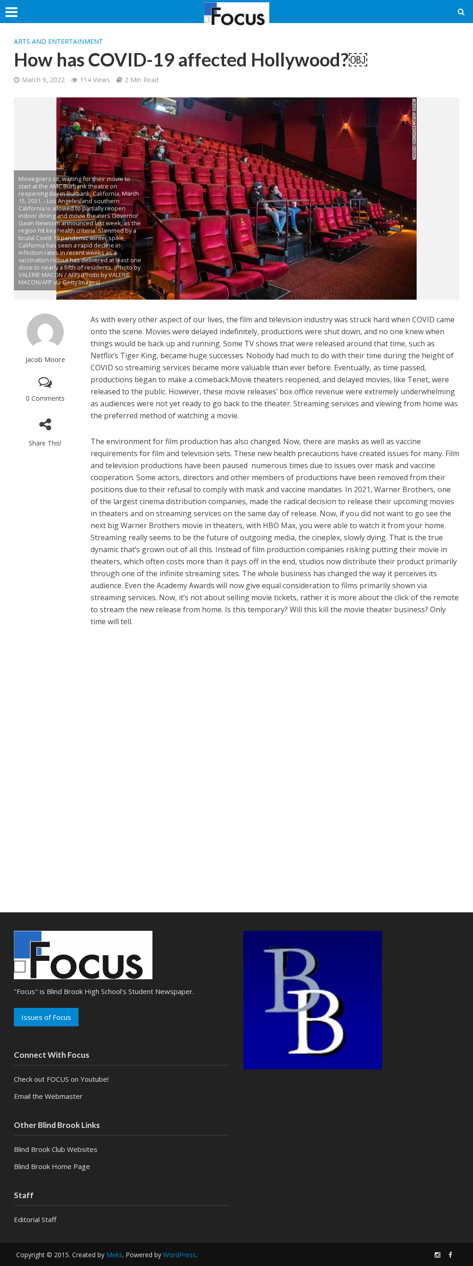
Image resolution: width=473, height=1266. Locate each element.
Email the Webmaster (48, 1096)
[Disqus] (236, 761)
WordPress (179, 1254)
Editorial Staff (35, 1219)
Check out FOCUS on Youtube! (61, 1079)
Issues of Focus (46, 1017)
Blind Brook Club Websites (55, 1149)
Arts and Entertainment (58, 41)
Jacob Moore (45, 359)
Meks (114, 1254)
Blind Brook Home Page (52, 1166)
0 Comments (45, 398)
